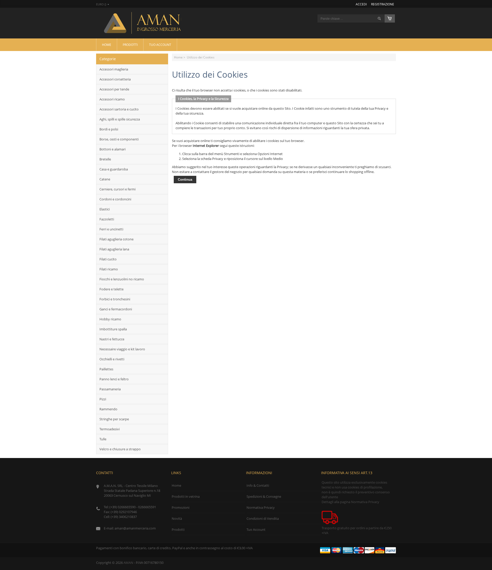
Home (106, 45)
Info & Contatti (258, 485)
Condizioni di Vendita (263, 518)
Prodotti (130, 45)
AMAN (128, 562)
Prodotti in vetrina (186, 496)
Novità (177, 518)
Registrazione (382, 4)
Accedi (361, 4)
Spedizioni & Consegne (264, 496)
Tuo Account (160, 45)
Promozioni (180, 507)
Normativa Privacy (261, 507)
